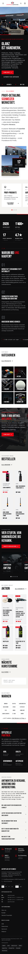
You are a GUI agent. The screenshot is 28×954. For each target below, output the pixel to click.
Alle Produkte (6, 361)
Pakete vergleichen (10, 546)
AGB (3, 924)
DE (2, 886)
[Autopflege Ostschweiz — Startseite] (12, 3)
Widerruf (4, 931)
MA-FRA (13, 703)
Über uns (4, 910)
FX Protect (22, 707)
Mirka (14, 710)
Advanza (5, 703)
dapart (22, 713)
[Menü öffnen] (3, 3)
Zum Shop (7, 72)
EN (6, 886)
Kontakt (3, 912)
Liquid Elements (5, 713)
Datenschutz (5, 926)
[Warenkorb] (24, 3)
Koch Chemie (5, 707)
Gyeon (14, 707)
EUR (20, 886)
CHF (17, 886)
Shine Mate (22, 710)
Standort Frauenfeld (7, 915)
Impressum (4, 929)
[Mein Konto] (20, 3)
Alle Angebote (19, 588)
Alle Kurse (5, 672)
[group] (11, 195)
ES (12, 886)
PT (9, 886)
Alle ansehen (6, 464)
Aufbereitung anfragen (11, 77)
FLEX (6, 710)
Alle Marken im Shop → (19, 718)
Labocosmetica (22, 703)
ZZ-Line (14, 713)
